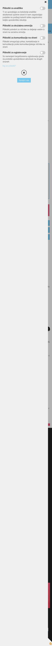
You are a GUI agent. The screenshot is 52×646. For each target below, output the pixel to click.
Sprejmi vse (24, 80)
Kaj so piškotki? (9, 66)
